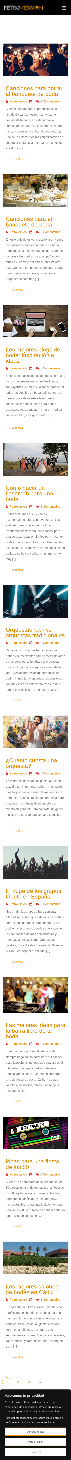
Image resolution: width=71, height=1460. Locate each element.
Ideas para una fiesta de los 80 (32, 1164)
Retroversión (18, 101)
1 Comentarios (50, 101)
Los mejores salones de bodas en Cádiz (32, 1289)
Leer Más (17, 158)
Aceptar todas (35, 1431)
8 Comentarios (50, 773)
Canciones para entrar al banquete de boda (34, 91)
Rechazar (35, 1451)
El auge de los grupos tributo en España (33, 894)
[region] (35, 1424)
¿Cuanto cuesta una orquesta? (31, 763)
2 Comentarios (50, 506)
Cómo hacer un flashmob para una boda (29, 493)
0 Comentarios (50, 232)
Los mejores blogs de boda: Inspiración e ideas (33, 355)
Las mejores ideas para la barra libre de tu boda (35, 1030)
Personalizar (35, 1441)
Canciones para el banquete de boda (29, 222)
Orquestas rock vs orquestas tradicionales (35, 632)
